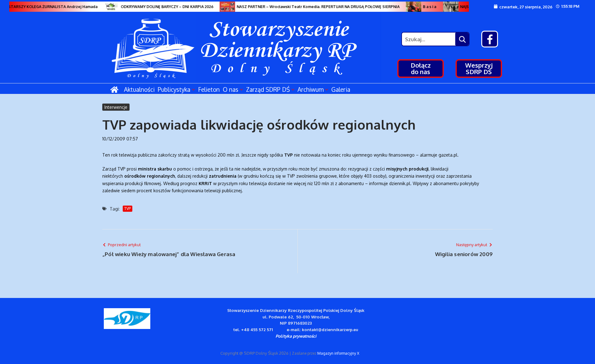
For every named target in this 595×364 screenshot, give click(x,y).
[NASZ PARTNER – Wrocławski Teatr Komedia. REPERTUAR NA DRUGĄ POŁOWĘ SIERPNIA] (224, 7)
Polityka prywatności (295, 336)
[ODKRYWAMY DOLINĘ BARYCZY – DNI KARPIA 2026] (108, 7)
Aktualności (139, 89)
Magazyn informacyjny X (338, 353)
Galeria (340, 89)
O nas (230, 89)
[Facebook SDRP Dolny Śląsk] (489, 39)
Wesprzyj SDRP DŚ (479, 68)
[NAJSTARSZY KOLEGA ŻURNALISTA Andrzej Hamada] (447, 7)
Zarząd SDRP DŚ (268, 89)
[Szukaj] (462, 39)
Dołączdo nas (421, 68)
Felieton (209, 89)
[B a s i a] (410, 7)
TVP (127, 208)
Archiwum (311, 89)
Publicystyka (174, 89)
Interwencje (115, 107)
